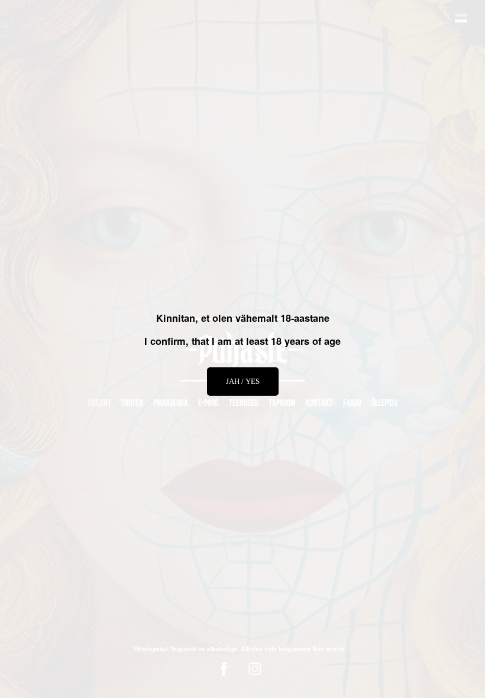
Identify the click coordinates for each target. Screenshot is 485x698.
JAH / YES (243, 381)
